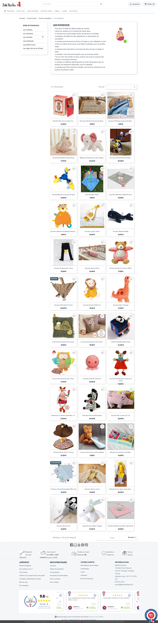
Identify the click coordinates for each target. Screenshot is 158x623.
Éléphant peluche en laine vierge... (92, 158)
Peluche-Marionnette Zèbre (92, 415)
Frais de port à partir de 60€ (49, 554)
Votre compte (87, 562)
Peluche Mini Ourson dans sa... (63, 121)
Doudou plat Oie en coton (63, 305)
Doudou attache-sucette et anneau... (64, 231)
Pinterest (82, 545)
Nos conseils (54, 582)
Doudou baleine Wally (120, 231)
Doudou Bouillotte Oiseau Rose (63, 158)
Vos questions (55, 572)
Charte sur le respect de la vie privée (32, 575)
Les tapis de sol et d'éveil (33, 48)
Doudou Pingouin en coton (63, 268)
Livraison (53, 566)
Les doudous (28, 33)
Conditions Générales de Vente (30, 579)
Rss (75, 545)
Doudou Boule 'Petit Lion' (92, 305)
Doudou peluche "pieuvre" (92, 379)
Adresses (84, 575)
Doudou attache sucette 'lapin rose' (121, 526)
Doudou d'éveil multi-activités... (121, 158)
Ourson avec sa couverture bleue (92, 452)
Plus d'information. (117, 621)
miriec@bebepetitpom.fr (124, 584)
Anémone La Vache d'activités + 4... (63, 415)
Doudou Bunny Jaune (92, 489)
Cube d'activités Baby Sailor (120, 342)
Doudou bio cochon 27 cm (120, 415)
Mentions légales (25, 566)
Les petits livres (29, 45)
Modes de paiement (56, 569)
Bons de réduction (87, 579)
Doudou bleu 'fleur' (92, 195)
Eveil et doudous (31, 25)
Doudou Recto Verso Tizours (63, 452)
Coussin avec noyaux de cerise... (63, 342)
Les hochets (27, 37)
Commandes (85, 569)
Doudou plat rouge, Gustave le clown (121, 380)
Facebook (71, 545)
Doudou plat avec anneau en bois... (92, 121)
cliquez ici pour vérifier (96, 617)
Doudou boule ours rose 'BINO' (121, 268)
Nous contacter (55, 579)
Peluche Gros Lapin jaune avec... (120, 489)
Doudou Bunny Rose (92, 268)
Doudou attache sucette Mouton (120, 195)
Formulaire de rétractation (59, 575)
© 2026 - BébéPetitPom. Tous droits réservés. (79, 620)
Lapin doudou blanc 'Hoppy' (92, 526)
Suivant (132, 537)
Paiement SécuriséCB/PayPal (25, 554)
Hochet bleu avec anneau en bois (63, 195)
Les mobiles (27, 30)
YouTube (79, 545)
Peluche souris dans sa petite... (121, 452)
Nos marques (23, 585)
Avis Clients (23, 572)
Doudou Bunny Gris (63, 526)
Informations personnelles (89, 565)
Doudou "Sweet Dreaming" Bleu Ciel (63, 489)
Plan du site (23, 582)
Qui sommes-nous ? (26, 569)
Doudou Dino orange (120, 305)
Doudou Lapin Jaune (92, 231)
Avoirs (83, 572)
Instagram (86, 545)
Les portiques (28, 41)
